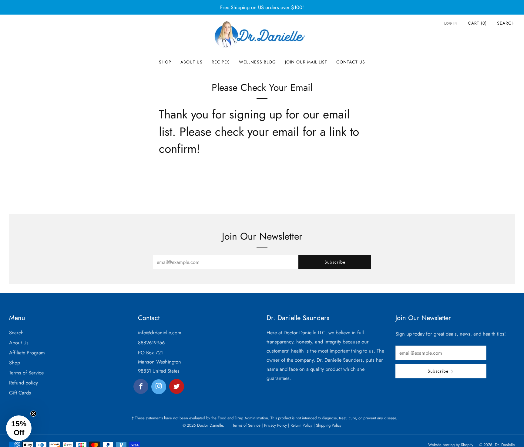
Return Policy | (302, 425)
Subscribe (334, 262)
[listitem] (262, 7)
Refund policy (23, 382)
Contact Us (350, 62)
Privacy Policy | (276, 425)
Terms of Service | (248, 425)
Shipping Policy (328, 425)
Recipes (221, 62)
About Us (191, 62)
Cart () (477, 23)
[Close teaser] (33, 414)
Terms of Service (26, 372)
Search (506, 23)
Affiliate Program (27, 352)
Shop (165, 62)
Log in (451, 23)
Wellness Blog (257, 62)
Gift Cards (20, 392)
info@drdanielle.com (159, 332)
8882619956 (151, 342)
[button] (19, 428)
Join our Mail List (306, 62)
